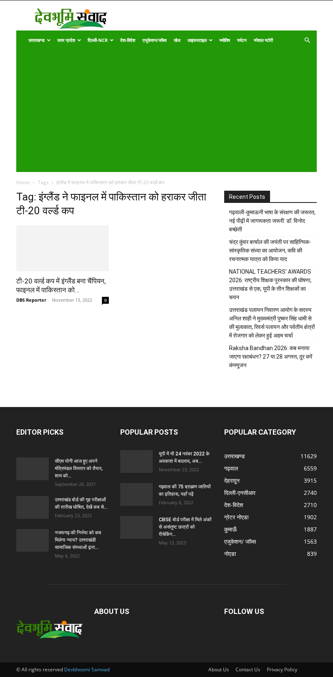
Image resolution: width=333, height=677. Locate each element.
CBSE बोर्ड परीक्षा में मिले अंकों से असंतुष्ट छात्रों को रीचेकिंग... (185, 527)
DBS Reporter (31, 300)
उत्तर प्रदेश (66, 40)
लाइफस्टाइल (197, 40)
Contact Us (248, 669)
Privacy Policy (282, 669)
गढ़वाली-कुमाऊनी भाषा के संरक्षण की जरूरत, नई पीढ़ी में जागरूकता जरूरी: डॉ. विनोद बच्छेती (272, 221)
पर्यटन (242, 40)
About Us (218, 669)
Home (23, 182)
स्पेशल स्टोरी (263, 40)
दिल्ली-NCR (98, 40)
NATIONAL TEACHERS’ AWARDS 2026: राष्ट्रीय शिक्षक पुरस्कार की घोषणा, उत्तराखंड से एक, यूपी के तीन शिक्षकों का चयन (270, 284)
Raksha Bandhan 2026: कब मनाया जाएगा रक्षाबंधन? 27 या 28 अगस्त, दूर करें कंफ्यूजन (270, 356)
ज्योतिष (224, 40)
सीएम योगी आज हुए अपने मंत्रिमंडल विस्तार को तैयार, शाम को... (79, 468)
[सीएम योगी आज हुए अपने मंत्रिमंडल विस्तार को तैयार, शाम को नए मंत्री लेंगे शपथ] (32, 468)
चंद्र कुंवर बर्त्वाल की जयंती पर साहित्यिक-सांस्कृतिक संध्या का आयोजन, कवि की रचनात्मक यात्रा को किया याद (270, 250)
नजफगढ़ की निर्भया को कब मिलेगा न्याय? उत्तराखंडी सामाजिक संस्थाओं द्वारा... (78, 540)
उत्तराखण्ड (36, 40)
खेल (177, 40)
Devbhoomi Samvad (87, 669)
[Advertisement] (161, 111)
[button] (307, 40)
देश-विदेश (127, 40)
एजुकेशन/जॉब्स (154, 40)
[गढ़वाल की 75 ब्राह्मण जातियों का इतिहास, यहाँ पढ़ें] (136, 494)
